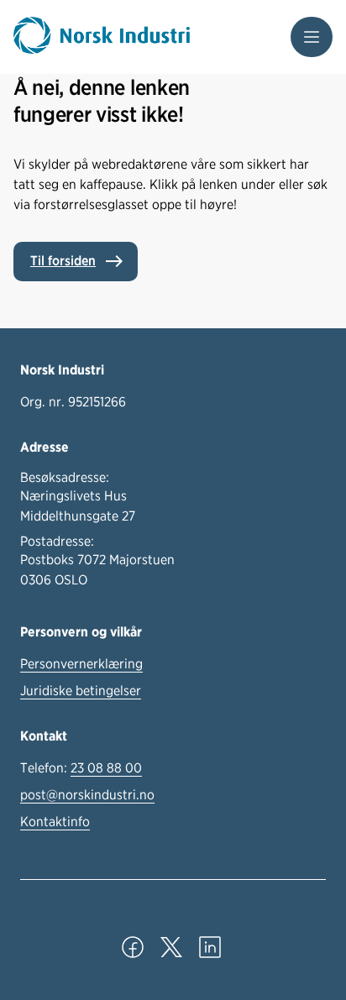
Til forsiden (63, 261)
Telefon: (81, 768)
